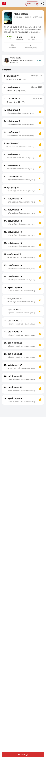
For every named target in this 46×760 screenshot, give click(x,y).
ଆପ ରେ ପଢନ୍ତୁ (32, 4)
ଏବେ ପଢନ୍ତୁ (23, 754)
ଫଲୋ (39, 60)
